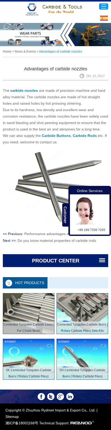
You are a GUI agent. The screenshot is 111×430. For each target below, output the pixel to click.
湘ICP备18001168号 (21, 423)
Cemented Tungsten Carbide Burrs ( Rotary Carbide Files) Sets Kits (82, 328)
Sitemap (12, 417)
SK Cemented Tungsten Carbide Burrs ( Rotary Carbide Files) (28, 373)
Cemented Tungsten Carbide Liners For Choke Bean (28, 328)
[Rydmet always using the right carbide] (55, 34)
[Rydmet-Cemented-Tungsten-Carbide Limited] (55, 9)
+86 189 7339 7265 (91, 230)
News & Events (25, 51)
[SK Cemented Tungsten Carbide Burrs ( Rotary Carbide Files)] (28, 359)
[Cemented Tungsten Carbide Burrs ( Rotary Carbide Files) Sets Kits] (82, 313)
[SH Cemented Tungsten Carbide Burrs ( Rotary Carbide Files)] (82, 359)
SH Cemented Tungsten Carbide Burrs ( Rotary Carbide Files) (82, 373)
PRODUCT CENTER (55, 260)
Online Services (89, 191)
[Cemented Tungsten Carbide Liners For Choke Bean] (28, 313)
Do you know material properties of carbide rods (57, 240)
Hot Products (29, 283)
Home (7, 51)
